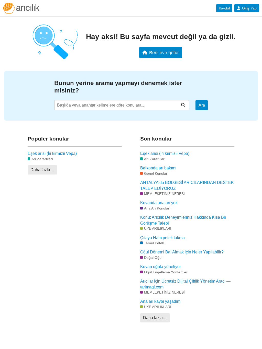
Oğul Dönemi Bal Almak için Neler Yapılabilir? (182, 252)
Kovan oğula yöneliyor (160, 266)
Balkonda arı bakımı (158, 168)
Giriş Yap (249, 8)
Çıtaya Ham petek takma (162, 238)
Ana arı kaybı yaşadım (160, 301)
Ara (202, 105)
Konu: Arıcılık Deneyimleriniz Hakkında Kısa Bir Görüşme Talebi (183, 220)
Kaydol (224, 8)
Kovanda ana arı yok (159, 203)
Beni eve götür (164, 52)
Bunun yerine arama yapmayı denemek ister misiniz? (118, 86)
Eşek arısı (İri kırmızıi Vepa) (52, 153)
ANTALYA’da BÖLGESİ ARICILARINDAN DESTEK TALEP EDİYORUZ (187, 185)
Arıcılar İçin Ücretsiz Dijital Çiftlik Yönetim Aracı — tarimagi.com (185, 284)
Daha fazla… (42, 170)
